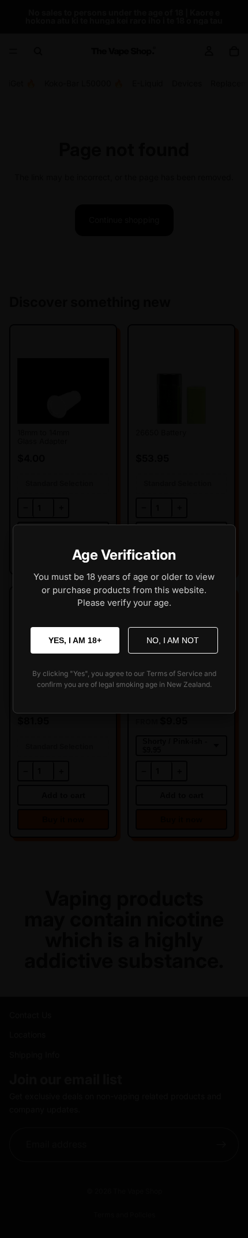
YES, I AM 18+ (75, 640)
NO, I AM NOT (172, 640)
